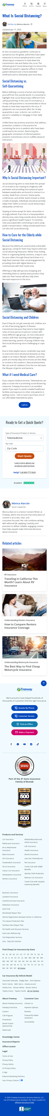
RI (18, 965)
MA (26, 958)
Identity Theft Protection (34, 873)
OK (7, 965)
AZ (14, 954)
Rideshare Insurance (10, 905)
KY (19, 958)
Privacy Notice (8, 1064)
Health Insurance (31, 850)
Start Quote (25, 456)
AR (10, 954)
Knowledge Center (11, 1037)
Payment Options (31, 1007)
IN (12, 958)
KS (15, 958)
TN (28, 965)
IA (3, 958)
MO (3, 961)
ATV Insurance (8, 858)
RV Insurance (10, 574)
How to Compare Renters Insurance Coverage (20, 626)
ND (19, 961)
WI (7, 968)
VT (42, 965)
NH (27, 961)
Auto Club (6, 909)
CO (21, 954)
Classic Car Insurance (11, 870)
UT (35, 965)
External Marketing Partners (13, 1076)
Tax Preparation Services (12, 937)
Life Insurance (30, 846)
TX (32, 965)
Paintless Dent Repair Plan (12, 925)
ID (6, 958)
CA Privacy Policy (9, 1068)
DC (28, 954)
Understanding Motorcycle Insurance (21, 662)
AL (7, 954)
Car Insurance (8, 839)
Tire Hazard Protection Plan (13, 921)
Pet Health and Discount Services (15, 929)
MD (30, 958)
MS (8, 961)
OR (11, 965)
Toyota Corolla (20, 991)
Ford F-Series (7, 984)
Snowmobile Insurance (11, 862)
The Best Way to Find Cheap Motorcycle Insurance (22, 668)
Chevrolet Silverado (10, 980)
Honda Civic (7, 987)
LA (22, 958)
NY (42, 961)
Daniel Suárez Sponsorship (7, 1024)
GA (38, 954)
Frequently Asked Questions (31, 1016)
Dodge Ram (23, 980)
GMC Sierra (18, 984)
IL (9, 958)
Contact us (28, 1003)
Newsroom (6, 1030)
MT (12, 961)
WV (11, 968)
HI (42, 954)
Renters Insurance (9, 879)
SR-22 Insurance (8, 866)
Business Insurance (10, 893)
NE (23, 961)
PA (15, 965)
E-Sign (4, 1072)
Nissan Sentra (31, 987)
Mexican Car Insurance (33, 877)
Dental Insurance (31, 854)
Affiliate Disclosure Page (24, 1102)
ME (34, 958)
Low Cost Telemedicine (33, 858)
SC (21, 965)
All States (21, 968)
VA (39, 965)
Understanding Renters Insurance (19, 620)
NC (16, 961)
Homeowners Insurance (11, 875)
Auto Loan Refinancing (11, 933)
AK (3, 954)
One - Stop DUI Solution (11, 941)
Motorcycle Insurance (11, 843)
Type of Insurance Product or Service (20, 433)
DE (32, 954)
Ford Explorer (35, 980)
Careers (5, 1011)
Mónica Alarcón (23, 24)
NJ (31, 961)
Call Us (25, 405)
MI (38, 958)
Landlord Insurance (10, 897)
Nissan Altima (18, 987)
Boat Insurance (8, 854)
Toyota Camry (7, 991)
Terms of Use (7, 1056)
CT (25, 954)
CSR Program (7, 1015)
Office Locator (9, 1046)
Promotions (6, 1019)
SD (25, 965)
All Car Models (33, 991)
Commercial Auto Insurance (13, 901)
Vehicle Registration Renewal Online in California (22, 917)
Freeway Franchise (9, 1007)
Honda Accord (30, 984)
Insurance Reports (11, 1041)
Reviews (27, 1011)
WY (15, 968)
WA (3, 968)
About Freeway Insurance (12, 1003)
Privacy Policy (7, 1060)
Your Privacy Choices (10, 1080)
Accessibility (29, 1022)
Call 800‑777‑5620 (28, 472)
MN (41, 958)
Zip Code (9, 443)
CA (17, 954)
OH (3, 965)
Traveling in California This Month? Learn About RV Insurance (21, 582)
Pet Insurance (29, 862)
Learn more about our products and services (25, 464)
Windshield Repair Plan (11, 913)
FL (35, 954)
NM (34, 961)
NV (38, 961)
